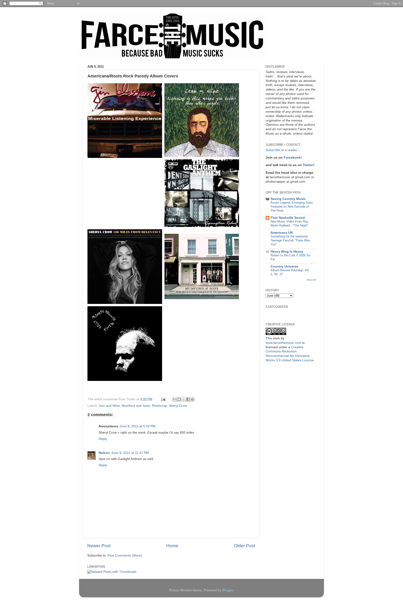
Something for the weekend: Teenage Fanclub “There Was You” (290, 240)
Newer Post (99, 545)
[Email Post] (163, 399)
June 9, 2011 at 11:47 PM (130, 453)
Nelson (104, 453)
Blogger (227, 590)
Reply (103, 439)
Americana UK (282, 232)
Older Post (244, 545)
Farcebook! (293, 157)
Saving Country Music (288, 199)
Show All (311, 279)
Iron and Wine (109, 405)
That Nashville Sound (288, 217)
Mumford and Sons (136, 405)
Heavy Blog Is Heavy (287, 251)
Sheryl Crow (178, 405)
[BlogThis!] (179, 399)
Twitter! (309, 165)
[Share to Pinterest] (192, 399)
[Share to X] (183, 399)
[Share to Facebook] (188, 399)
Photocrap (159, 405)
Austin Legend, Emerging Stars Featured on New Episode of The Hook (292, 206)
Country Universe (284, 266)
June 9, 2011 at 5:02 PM (137, 426)
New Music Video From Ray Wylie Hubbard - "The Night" (289, 223)
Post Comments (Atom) (125, 555)
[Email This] (174, 399)
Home (172, 545)
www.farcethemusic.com (283, 342)
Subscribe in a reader (281, 150)
